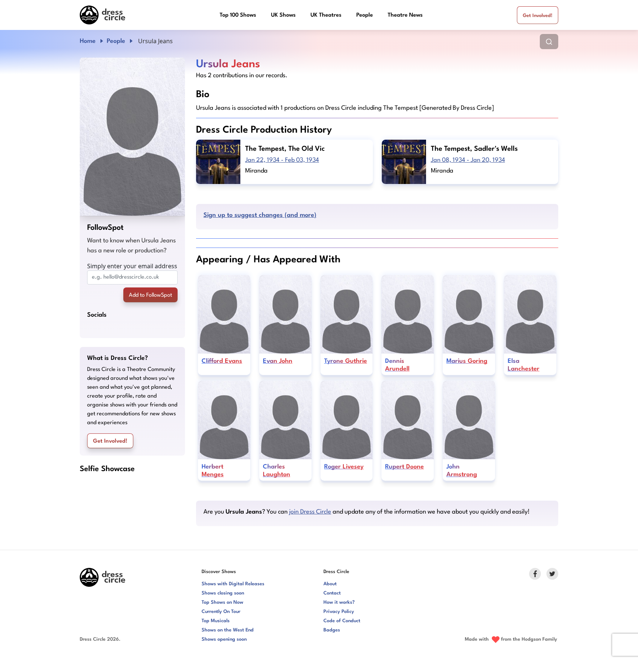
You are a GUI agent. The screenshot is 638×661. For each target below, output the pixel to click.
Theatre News (405, 15)
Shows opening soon (224, 639)
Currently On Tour (221, 611)
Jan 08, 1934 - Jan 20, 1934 (468, 160)
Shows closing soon (223, 593)
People (364, 15)
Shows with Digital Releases (233, 584)
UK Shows (283, 15)
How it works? (339, 602)
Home (88, 41)
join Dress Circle (310, 512)
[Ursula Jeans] (132, 137)
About (330, 584)
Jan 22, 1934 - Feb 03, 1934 (282, 160)
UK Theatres (326, 15)
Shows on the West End (228, 630)
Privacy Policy (338, 611)
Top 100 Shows (238, 15)
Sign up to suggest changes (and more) (259, 215)
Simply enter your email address (132, 266)
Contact (332, 593)
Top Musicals (216, 621)
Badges (331, 630)
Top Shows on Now (222, 602)
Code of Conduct (341, 621)
